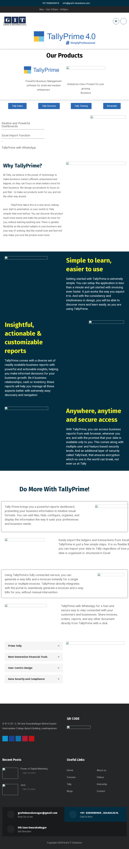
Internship (102, 784)
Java (22, 785)
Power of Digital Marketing (34, 768)
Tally (69, 784)
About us (101, 770)
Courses (71, 777)
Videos (100, 777)
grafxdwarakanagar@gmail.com (37, 812)
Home (70, 770)
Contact (101, 791)
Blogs (70, 791)
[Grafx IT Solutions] (15, 21)
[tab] (34, 645)
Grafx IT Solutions (72, 842)
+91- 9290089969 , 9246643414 (99, 812)
